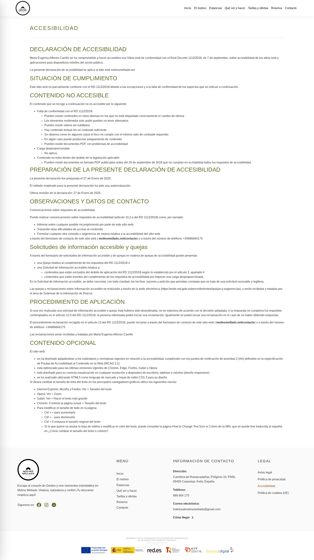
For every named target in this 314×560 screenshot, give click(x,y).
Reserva (276, 8)
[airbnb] (54, 505)
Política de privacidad (271, 479)
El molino (200, 8)
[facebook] (39, 505)
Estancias (215, 8)
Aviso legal (265, 472)
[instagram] (46, 505)
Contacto (291, 8)
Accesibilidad (266, 486)
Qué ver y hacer (235, 8)
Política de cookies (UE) (273, 492)
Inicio (187, 8)
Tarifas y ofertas (258, 8)
